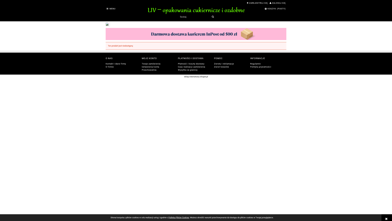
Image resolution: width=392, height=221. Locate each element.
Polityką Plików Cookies (178, 217)
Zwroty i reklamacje (224, 64)
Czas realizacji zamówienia (191, 67)
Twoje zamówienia (151, 64)
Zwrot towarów (221, 67)
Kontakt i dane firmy (116, 64)
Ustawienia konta (150, 67)
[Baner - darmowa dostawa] (196, 34)
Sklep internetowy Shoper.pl (196, 77)
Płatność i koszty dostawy (191, 64)
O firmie (110, 67)
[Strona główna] (196, 10)
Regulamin (255, 64)
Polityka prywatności (260, 67)
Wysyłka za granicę (188, 70)
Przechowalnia (149, 70)
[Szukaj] (212, 16)
